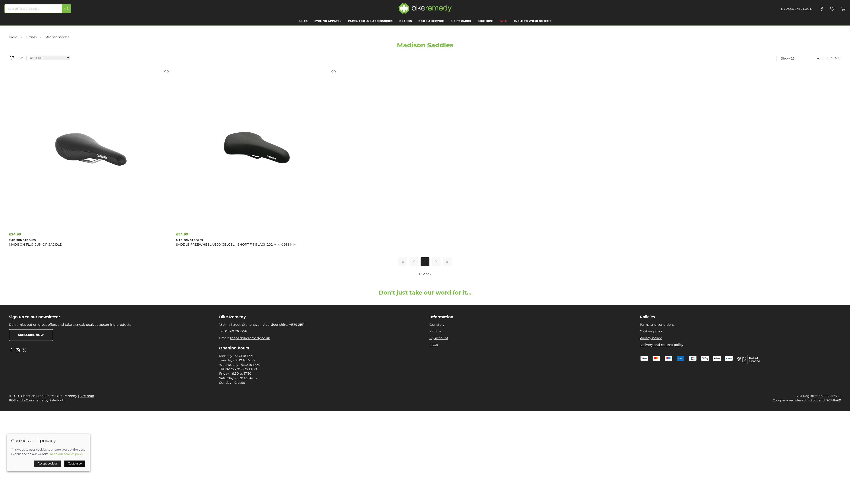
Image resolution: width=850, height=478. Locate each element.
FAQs (433, 345)
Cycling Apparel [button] (328, 21)
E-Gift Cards (461, 21)
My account (438, 338)
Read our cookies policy (66, 454)
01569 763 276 (236, 331)
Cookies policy (651, 331)
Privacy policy (651, 338)
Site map (87, 396)
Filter (19, 58)
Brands (405, 21)
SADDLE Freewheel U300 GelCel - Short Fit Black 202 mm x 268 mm (236, 245)
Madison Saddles (57, 37)
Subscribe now (31, 335)
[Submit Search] (66, 8)
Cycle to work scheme (532, 21)
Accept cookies (48, 463)
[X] (24, 350)
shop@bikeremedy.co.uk (250, 338)
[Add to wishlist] (166, 72)
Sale (503, 21)
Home (13, 37)
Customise (75, 463)
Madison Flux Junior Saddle (35, 245)
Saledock (56, 400)
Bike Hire (485, 21)
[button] (832, 9)
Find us (435, 331)
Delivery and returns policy (661, 345)
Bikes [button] (303, 21)
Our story (436, 325)
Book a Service (431, 21)
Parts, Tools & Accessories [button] (370, 21)
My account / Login (796, 8)
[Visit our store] (821, 9)
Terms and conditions (657, 325)
